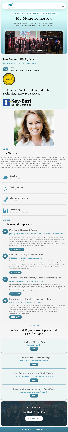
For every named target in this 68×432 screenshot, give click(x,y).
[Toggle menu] (63, 6)
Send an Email (33, 418)
